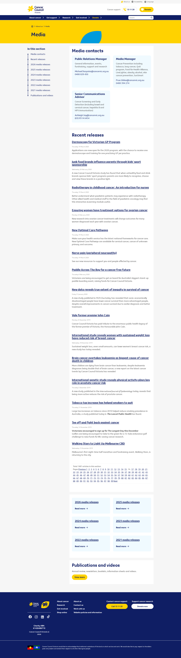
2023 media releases (128, 521)
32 (108, 472)
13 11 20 (130, 9)
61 (133, 475)
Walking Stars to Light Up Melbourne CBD (98, 443)
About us (127, 2)
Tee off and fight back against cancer (95, 422)
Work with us (79, 608)
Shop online (62, 612)
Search (152, 17)
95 (98, 481)
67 (77, 478)
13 (119, 469)
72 (95, 478)
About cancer (63, 601)
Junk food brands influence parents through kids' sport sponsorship (106, 163)
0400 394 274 (122, 83)
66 (74, 478)
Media (47, 26)
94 (95, 481)
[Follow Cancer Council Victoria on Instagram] (36, 618)
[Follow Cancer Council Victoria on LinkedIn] (42, 618)
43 (146, 472)
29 (98, 472)
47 (84, 475)
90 (81, 481)
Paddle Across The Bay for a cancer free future (101, 269)
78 (115, 478)
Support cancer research (142, 601)
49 (91, 475)
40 (136, 472)
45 (77, 475)
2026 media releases (87, 502)
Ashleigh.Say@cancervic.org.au (89, 115)
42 (143, 472)
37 (126, 472)
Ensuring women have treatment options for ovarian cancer (110, 210)
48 (88, 475)
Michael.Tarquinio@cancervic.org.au (92, 71)
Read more (80, 508)
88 (74, 481)
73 (98, 478)
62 (136, 475)
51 (98, 475)
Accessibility (138, 2)
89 (77, 481)
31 (105, 472)
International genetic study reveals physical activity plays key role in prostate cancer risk (111, 381)
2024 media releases (87, 521)
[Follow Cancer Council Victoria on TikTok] (48, 618)
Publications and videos (42, 95)
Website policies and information (88, 612)
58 (122, 475)
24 (81, 472)
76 (108, 478)
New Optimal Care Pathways (90, 230)
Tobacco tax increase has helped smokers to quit (102, 402)
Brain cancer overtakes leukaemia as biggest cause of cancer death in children (110, 359)
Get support (52, 17)
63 (140, 475)
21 (146, 469)
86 (143, 478)
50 (95, 475)
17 (132, 469)
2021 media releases (128, 540)
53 (105, 475)
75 (105, 478)
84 (136, 478)
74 (102, 478)
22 (74, 472)
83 (133, 478)
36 (122, 472)
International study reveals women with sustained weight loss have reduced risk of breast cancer (111, 336)
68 (81, 478)
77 (112, 478)
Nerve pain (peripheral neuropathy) (94, 253)
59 (126, 475)
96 (102, 481)
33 (112, 472)
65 (146, 475)
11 (112, 469)
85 (140, 478)
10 (108, 469)
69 (84, 478)
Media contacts (38, 54)
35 (119, 472)
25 (84, 472)
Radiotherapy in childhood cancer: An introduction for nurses (110, 187)
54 (108, 475)
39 (133, 472)
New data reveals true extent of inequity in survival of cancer (110, 289)
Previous (82, 469)
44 (74, 475)
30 (102, 472)
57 (119, 475)
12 (115, 469)
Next (115, 481)
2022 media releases (87, 540)
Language (150, 2)
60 (129, 475)
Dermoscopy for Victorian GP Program (96, 142)
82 (129, 478)
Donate (148, 9)
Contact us (78, 605)
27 (91, 472)
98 (108, 481)
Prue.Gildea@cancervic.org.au (130, 80)
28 (95, 472)
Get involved (62, 608)
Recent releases (38, 59)
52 (102, 475)
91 (84, 481)
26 (88, 472)
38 (129, 472)
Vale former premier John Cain (91, 315)
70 (88, 478)
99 (112, 481)
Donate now (142, 606)
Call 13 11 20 (117, 606)
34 (115, 472)
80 (122, 478)
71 (91, 478)
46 (81, 475)
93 (91, 481)
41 (140, 472)
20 (143, 469)
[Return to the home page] (35, 12)
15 (125, 469)
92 (88, 481)
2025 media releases (128, 502)
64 (143, 475)
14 (122, 469)
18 (136, 469)
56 (115, 475)
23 (77, 472)
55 (112, 475)
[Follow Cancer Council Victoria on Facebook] (30, 618)
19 (139, 469)
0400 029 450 (81, 74)
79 (119, 478)
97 (105, 481)
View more (79, 577)
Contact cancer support (117, 601)
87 (146, 478)
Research (61, 605)
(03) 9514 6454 (82, 118)
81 (126, 478)
